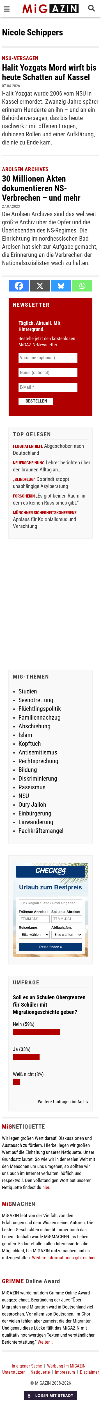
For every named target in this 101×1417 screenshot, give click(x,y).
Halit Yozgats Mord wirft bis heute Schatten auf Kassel (49, 72)
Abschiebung (34, 726)
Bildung (28, 769)
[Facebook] (19, 285)
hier (45, 1187)
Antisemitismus (38, 752)
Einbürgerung (35, 813)
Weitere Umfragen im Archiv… (64, 1102)
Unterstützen (14, 1372)
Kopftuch (30, 743)
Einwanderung (36, 822)
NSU (24, 795)
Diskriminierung (38, 778)
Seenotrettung (36, 700)
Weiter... (45, 1342)
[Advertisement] (50, 605)
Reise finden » (50, 947)
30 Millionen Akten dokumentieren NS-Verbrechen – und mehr (41, 188)
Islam (25, 734)
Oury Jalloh (32, 804)
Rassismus (32, 787)
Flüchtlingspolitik (40, 708)
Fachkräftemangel (41, 830)
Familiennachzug (40, 717)
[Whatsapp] (82, 285)
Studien (28, 691)
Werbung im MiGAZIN (66, 1366)
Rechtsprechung (38, 761)
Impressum (65, 1372)
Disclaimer (89, 1372)
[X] (40, 285)
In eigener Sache (27, 1366)
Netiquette (40, 1372)
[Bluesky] (61, 285)
